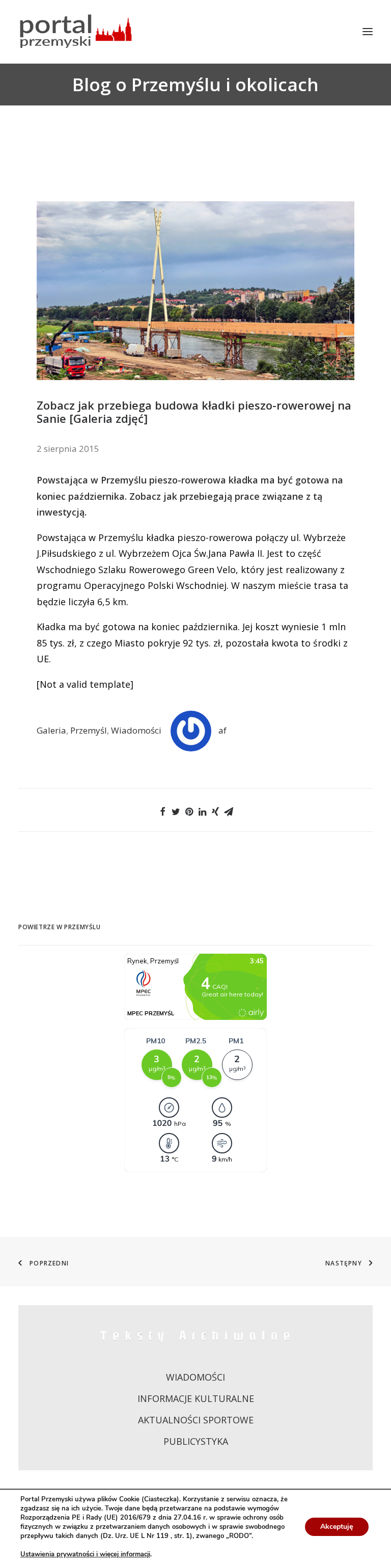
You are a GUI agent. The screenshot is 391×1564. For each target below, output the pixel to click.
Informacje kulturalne (195, 1398)
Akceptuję (336, 1526)
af (222, 730)
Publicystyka (195, 1441)
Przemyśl (88, 730)
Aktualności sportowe (196, 1420)
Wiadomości (136, 730)
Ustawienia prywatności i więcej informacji (85, 1554)
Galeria (51, 730)
